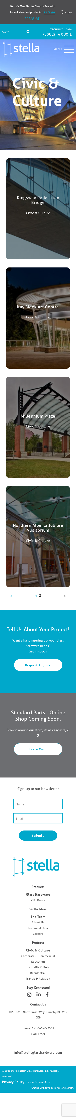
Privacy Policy (13, 1082)
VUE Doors (38, 900)
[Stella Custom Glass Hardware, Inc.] (20, 49)
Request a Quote (57, 34)
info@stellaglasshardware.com (38, 1052)
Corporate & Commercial (38, 956)
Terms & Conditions (38, 1082)
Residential (38, 973)
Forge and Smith (63, 1087)
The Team (38, 916)
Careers (38, 934)
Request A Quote (38, 665)
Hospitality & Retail (38, 967)
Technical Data (61, 29)
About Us (38, 922)
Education (38, 961)
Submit (38, 835)
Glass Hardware (38, 894)
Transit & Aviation (38, 978)
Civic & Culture (38, 950)
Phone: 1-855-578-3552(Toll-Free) (38, 1031)
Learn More (38, 749)
